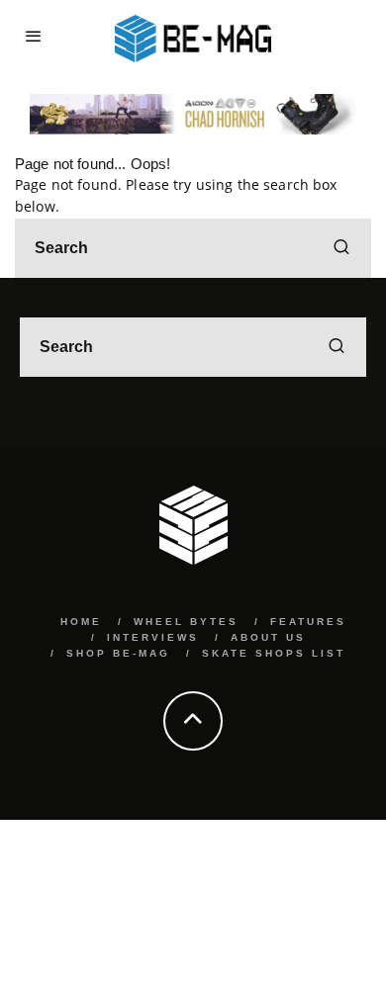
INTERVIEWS (153, 637)
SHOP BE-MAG (118, 653)
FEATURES (308, 621)
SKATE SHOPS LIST (273, 653)
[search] (341, 248)
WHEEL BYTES (186, 621)
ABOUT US (268, 637)
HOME (81, 621)
